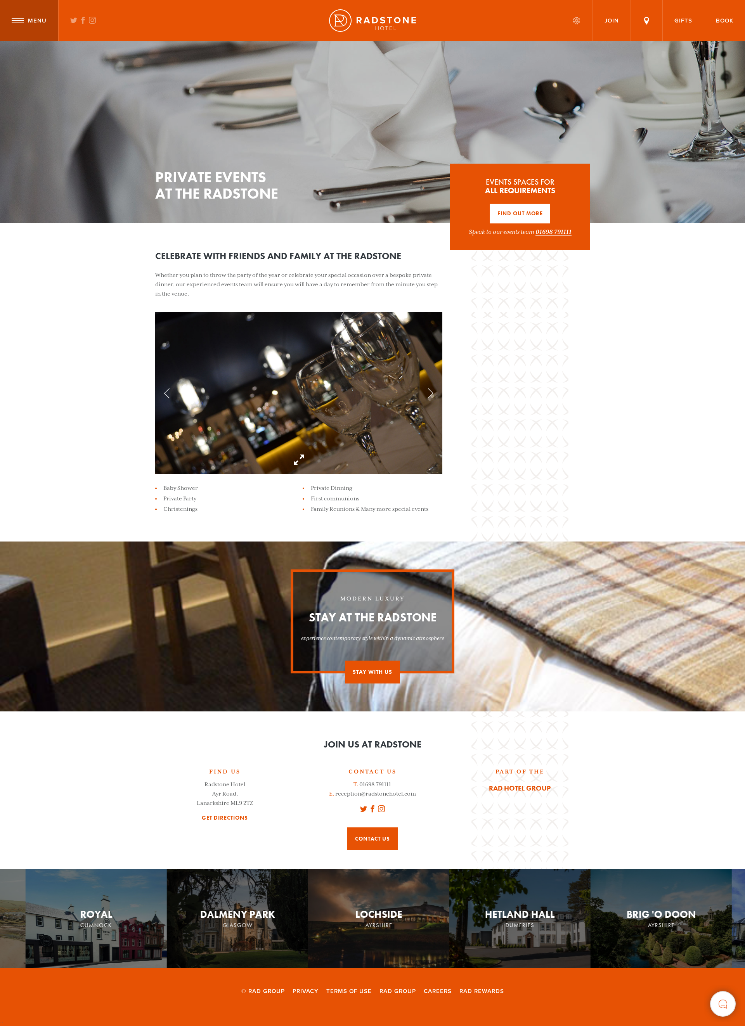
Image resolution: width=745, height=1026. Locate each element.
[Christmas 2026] (577, 20)
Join (612, 20)
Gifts (683, 20)
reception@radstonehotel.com (375, 794)
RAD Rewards (481, 991)
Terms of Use (349, 991)
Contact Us (372, 838)
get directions (225, 818)
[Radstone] (372, 20)
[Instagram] (92, 21)
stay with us (372, 671)
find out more (520, 213)
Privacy (306, 991)
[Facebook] (83, 21)
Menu (37, 20)
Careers (438, 991)
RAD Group (397, 991)
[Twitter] (74, 21)
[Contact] (646, 20)
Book (724, 20)
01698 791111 (553, 231)
